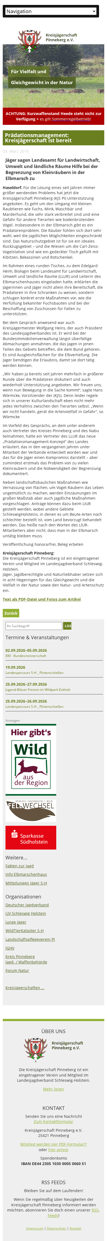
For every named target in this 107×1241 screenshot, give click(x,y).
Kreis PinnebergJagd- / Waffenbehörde (26, 959)
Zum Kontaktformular (53, 1121)
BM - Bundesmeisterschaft (25, 655)
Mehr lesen (53, 1089)
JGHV (9, 948)
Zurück (11, 613)
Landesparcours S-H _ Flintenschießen (34, 672)
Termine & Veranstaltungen (37, 637)
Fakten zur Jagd (19, 865)
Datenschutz (56, 1228)
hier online (58, 1149)
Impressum (34, 1228)
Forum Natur (17, 970)
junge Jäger (15, 922)
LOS (68, 626)
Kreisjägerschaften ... (24, 987)
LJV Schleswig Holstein (25, 913)
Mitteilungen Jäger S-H (26, 883)
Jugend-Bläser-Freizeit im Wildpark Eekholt (37, 689)
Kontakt (75, 1228)
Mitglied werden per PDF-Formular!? (53, 1144)
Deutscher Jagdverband (27, 904)
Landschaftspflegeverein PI (30, 939)
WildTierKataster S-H (24, 930)
